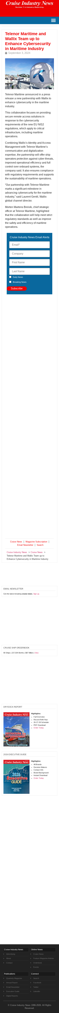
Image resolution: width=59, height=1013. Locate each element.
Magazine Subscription (36, 541)
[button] (53, 20)
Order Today (39, 728)
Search (40, 545)
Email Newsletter (25, 545)
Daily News (18, 277)
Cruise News (16, 541)
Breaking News (19, 282)
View (37, 653)
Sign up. (36, 594)
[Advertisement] (29, 417)
